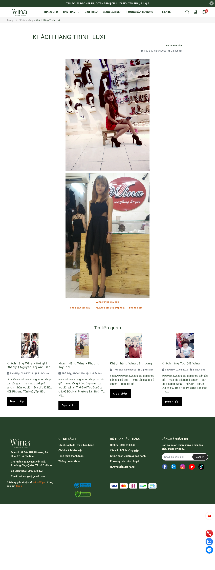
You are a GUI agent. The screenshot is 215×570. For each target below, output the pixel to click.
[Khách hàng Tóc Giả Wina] (185, 345)
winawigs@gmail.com (32, 476)
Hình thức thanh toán (70, 455)
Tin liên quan (107, 327)
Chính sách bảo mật (70, 450)
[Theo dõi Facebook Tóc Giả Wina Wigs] (165, 467)
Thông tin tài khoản (69, 461)
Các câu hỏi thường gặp (124, 450)
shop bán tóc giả (80, 307)
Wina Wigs (39, 482)
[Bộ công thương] (81, 485)
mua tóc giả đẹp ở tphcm (110, 307)
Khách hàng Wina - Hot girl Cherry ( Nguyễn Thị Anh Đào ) (30, 365)
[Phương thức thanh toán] (133, 486)
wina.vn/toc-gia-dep (107, 301)
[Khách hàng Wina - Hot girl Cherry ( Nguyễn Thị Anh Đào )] (30, 345)
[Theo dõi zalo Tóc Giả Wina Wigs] (173, 467)
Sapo (19, 486)
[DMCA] (81, 494)
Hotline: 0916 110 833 (122, 445)
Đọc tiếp (17, 401)
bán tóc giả (136, 307)
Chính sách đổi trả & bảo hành (76, 445)
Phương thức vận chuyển (125, 461)
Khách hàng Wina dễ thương (131, 363)
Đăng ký (200, 456)
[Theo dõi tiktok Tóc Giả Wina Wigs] (201, 467)
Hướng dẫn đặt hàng (122, 466)
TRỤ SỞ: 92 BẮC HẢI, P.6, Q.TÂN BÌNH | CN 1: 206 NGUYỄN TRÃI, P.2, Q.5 (107, 3)
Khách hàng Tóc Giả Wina (181, 363)
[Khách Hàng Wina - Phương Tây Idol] (81, 345)
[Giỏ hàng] (204, 11)
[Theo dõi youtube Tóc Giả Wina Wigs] (191, 467)
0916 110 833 (35, 470)
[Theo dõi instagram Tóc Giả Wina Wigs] (182, 467)
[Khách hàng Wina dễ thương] (133, 345)
